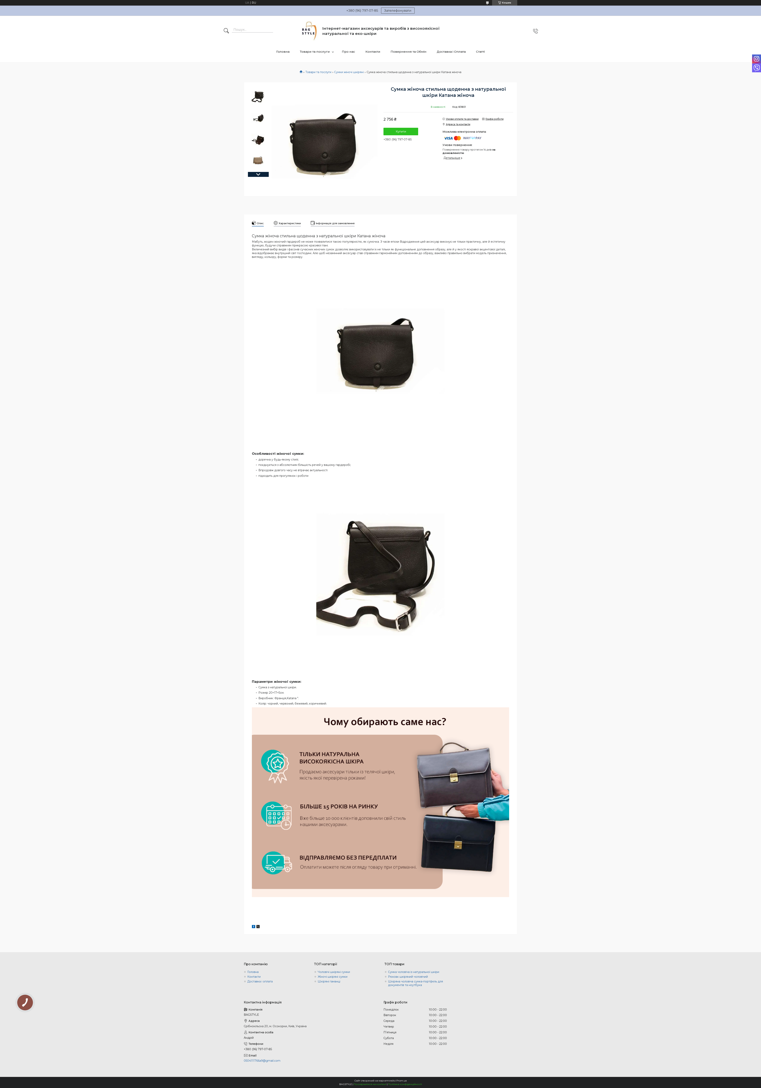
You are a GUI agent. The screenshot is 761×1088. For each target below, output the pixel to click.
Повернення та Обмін (408, 51)
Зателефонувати (397, 10)
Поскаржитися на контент (370, 1084)
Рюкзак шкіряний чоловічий (408, 976)
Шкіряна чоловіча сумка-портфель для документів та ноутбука (415, 983)
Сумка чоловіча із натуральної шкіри (413, 972)
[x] (258, 927)
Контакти (372, 51)
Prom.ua (401, 1080)
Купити (401, 131)
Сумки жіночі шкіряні (349, 72)
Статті (480, 51)
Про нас (348, 51)
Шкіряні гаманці (329, 981)
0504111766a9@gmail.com (262, 1060)
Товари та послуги (315, 51)
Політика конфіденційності (405, 1084)
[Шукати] (226, 31)
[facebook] (253, 927)
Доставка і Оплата (451, 51)
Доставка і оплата (260, 981)
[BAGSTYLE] (309, 31)
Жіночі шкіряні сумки (332, 976)
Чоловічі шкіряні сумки (334, 972)
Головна (283, 51)
